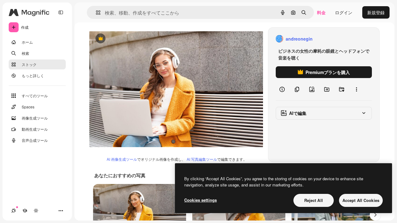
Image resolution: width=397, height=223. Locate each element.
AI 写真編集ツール (202, 159)
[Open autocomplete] (95, 12)
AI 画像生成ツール (122, 159)
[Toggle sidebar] (61, 12)
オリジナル (132, 39)
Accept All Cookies (360, 200)
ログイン (343, 12)
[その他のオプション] (356, 89)
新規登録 (376, 12)
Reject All (313, 200)
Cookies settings (200, 200)
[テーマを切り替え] (36, 211)
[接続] (14, 211)
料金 (321, 12)
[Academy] (25, 211)
